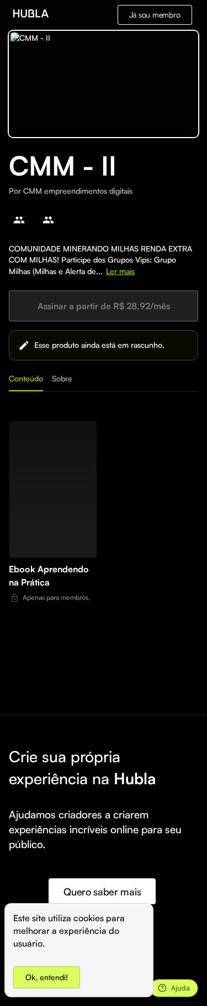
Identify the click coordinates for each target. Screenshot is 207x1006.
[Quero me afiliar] (19, 220)
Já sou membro (155, 14)
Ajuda (180, 988)
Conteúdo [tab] (26, 378)
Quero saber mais (102, 891)
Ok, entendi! (46, 977)
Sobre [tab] (62, 378)
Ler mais (120, 271)
